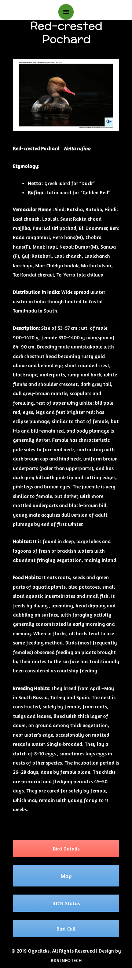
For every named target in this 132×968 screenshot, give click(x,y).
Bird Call (66, 928)
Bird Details (66, 848)
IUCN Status (66, 903)
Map (66, 875)
